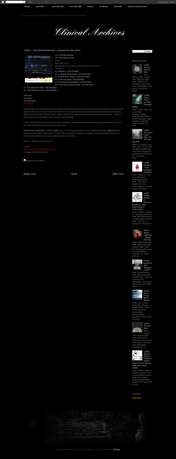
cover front (27, 96)
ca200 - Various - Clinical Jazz (147, 68)
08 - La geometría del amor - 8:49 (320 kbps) (40, 90)
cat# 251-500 (58, 6)
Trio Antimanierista (66, 55)
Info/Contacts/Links (137, 6)
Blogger (117, 449)
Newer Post (30, 174)
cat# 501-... (41, 6)
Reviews (118, 6)
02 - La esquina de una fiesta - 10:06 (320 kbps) (73, 74)
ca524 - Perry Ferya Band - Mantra (147, 295)
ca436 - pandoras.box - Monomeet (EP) (148, 265)
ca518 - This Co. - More (148, 325)
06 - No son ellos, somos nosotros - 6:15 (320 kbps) (74, 85)
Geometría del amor (66, 58)
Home (27, 6)
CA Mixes (103, 6)
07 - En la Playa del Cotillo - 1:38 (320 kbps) (40, 88)
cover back (28, 98)
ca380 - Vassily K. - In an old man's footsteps (148, 167)
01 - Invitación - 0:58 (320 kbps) (67, 71)
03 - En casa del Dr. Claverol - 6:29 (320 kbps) (72, 77)
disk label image (30, 101)
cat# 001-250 (75, 6)
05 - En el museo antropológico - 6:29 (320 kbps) (73, 82)
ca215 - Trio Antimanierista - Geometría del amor (52, 50)
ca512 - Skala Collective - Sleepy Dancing (148, 235)
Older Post (117, 174)
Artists (90, 6)
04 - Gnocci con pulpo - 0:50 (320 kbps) (69, 79)
